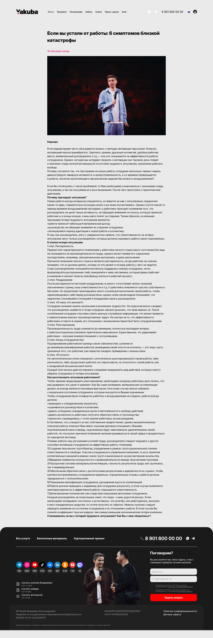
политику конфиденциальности (180, 586)
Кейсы (88, 11)
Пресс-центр (112, 11)
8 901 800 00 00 (172, 11)
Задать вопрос (173, 597)
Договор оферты (172, 614)
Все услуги (23, 538)
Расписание (76, 11)
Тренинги (62, 11)
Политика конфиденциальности (180, 611)
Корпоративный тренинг (89, 538)
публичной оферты (185, 591)
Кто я (51, 11)
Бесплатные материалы (52, 538)
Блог (124, 11)
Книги (98, 11)
